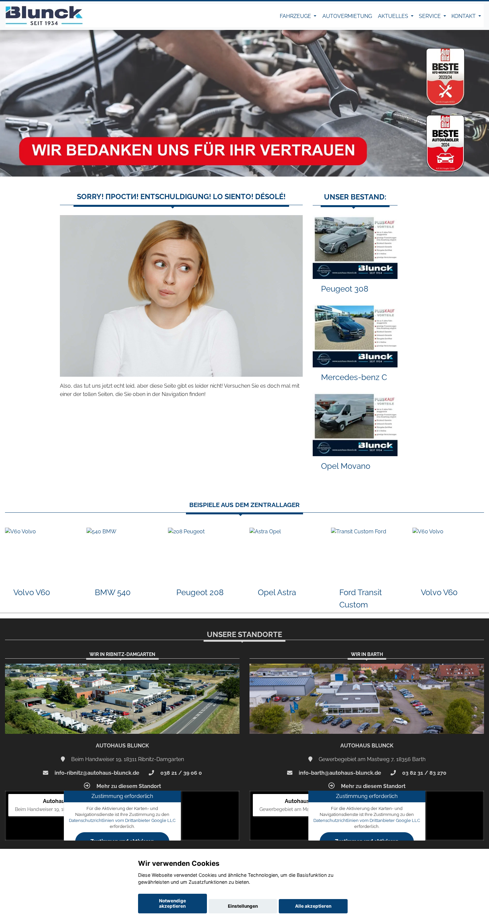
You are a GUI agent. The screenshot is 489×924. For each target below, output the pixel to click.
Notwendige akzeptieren (172, 903)
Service (430, 16)
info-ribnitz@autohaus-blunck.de (96, 773)
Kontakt (464, 16)
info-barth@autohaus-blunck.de (339, 773)
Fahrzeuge (296, 16)
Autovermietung (347, 16)
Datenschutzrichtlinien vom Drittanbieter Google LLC (122, 820)
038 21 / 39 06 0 (180, 773)
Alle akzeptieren (313, 906)
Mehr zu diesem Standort (128, 786)
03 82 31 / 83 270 (423, 773)
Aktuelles (393, 16)
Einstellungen (243, 906)
